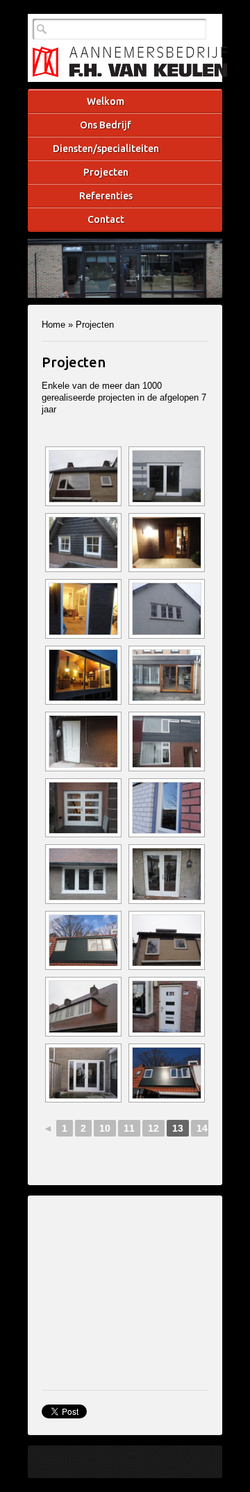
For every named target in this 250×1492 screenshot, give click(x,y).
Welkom (105, 101)
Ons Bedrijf (105, 125)
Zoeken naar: (41, 29)
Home (53, 324)
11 (129, 1128)
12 (153, 1128)
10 (104, 1128)
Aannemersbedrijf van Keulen (130, 62)
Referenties (106, 195)
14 (202, 1128)
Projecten (105, 172)
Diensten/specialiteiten (106, 148)
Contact (106, 219)
